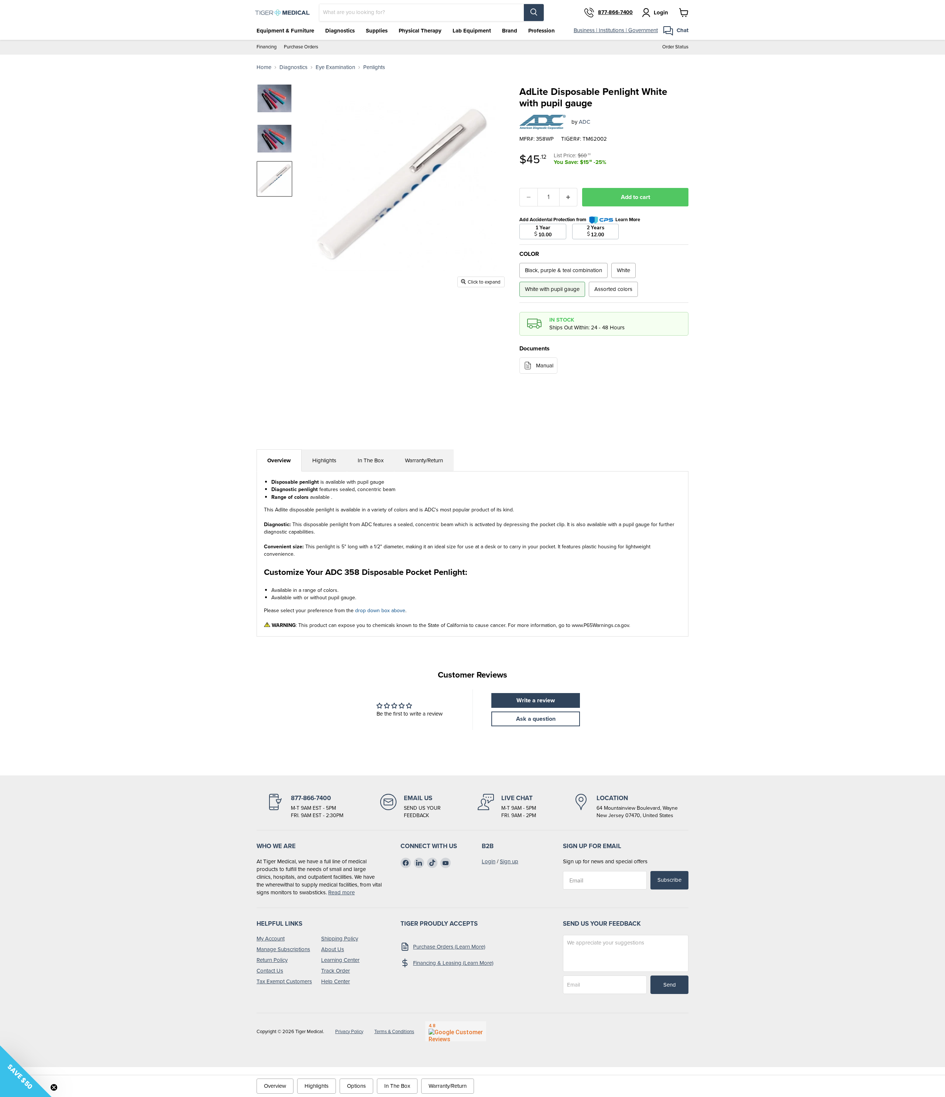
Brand (509, 31)
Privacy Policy (349, 1031)
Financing (266, 47)
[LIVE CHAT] (507, 806)
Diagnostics (340, 31)
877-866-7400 (615, 13)
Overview (279, 460)
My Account (271, 939)
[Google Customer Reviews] (455, 1031)
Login (488, 861)
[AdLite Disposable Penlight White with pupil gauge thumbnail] (274, 179)
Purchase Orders (301, 47)
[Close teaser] (54, 1087)
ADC (584, 122)
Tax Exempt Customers (284, 981)
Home (264, 67)
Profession (541, 31)
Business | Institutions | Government (616, 30)
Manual (544, 365)
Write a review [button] (535, 700)
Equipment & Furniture (285, 31)
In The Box (371, 460)
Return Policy (272, 960)
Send (669, 985)
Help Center (335, 981)
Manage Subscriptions (283, 949)
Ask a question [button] (536, 718)
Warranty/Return (424, 460)
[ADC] (542, 122)
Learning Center (340, 960)
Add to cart (635, 197)
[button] (26, 1071)
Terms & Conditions (394, 1031)
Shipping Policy (339, 939)
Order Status (675, 47)
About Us (332, 949)
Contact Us (270, 971)
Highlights (324, 460)
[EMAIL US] (410, 806)
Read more (341, 892)
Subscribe (669, 880)
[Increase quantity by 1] (569, 197)
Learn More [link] (627, 219)
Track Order (335, 971)
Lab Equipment (472, 31)
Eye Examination (335, 67)
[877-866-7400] (305, 806)
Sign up (509, 861)
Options (356, 1086)
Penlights (374, 67)
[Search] (534, 12)
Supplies (377, 31)
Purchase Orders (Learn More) (449, 947)
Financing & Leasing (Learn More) (453, 963)
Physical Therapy (420, 31)
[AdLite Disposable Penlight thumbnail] (274, 98)
